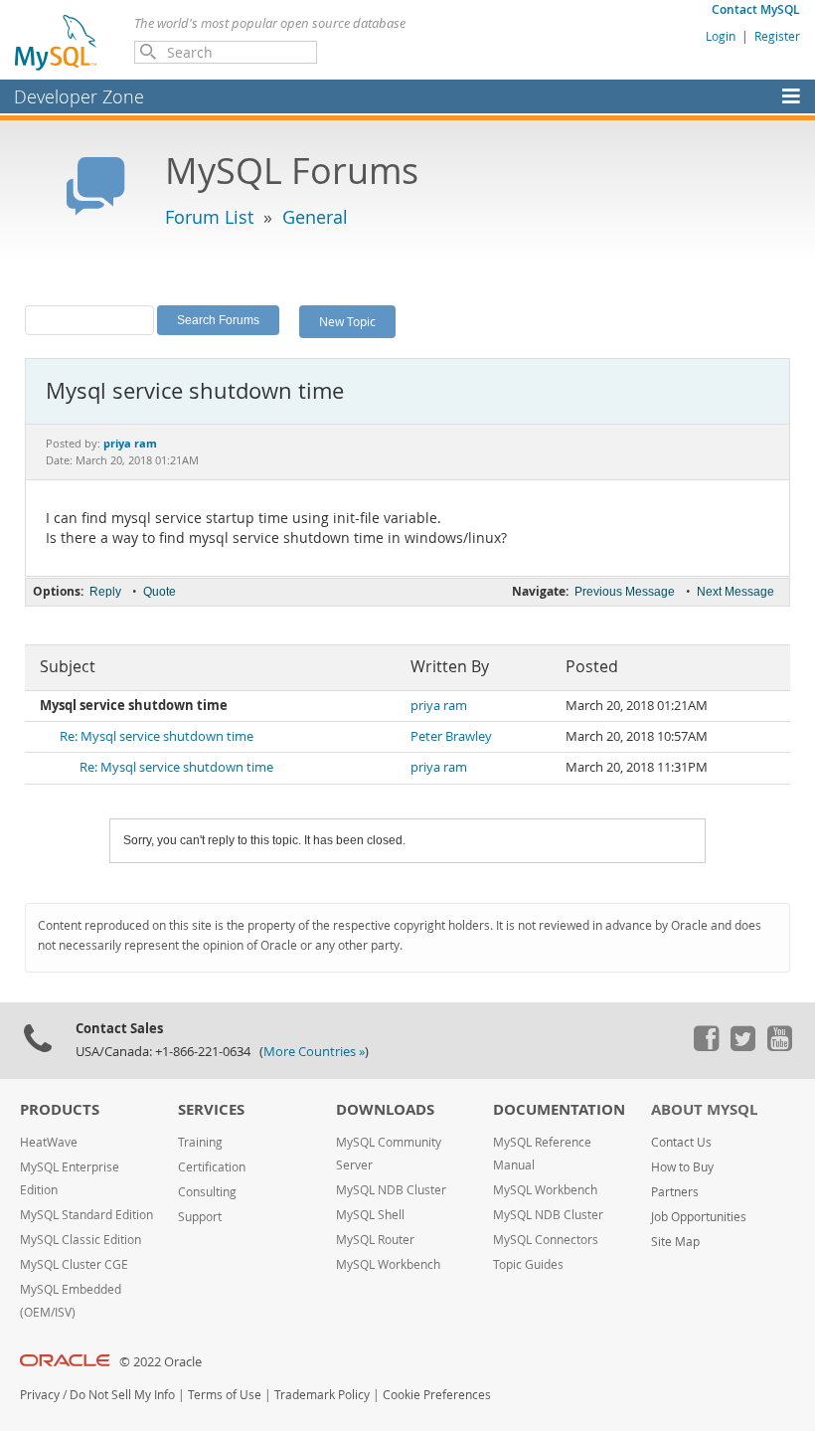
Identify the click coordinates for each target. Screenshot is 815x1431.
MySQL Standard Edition (86, 1214)
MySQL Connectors (545, 1239)
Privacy (40, 1394)
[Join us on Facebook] (706, 1046)
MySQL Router (375, 1239)
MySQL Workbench (388, 1264)
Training (200, 1142)
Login (720, 36)
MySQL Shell (370, 1214)
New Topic (347, 321)
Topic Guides (528, 1264)
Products (59, 1109)
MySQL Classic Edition (80, 1239)
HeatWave (49, 1142)
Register (777, 36)
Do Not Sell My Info (122, 1394)
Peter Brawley (451, 736)
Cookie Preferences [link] (437, 1394)
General (315, 217)
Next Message (735, 592)
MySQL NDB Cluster (391, 1189)
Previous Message (624, 592)
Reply (105, 592)
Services (211, 1109)
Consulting (207, 1191)
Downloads (385, 1109)
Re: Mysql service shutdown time (156, 736)
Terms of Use (224, 1394)
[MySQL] (56, 42)
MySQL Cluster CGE (74, 1264)
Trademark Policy (322, 1394)
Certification (211, 1167)
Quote (159, 592)
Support (200, 1216)
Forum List (209, 217)
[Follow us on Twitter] (742, 1046)
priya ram (438, 705)
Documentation (559, 1109)
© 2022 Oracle (160, 1361)
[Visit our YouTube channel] (779, 1046)
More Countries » (314, 1051)
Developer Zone (79, 96)
